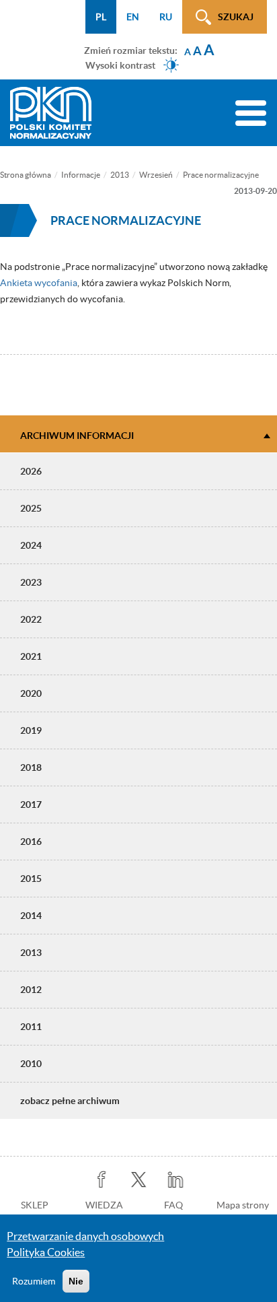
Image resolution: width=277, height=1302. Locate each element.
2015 (31, 878)
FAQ (173, 1205)
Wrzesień (156, 174)
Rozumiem (33, 1281)
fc (102, 1180)
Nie (76, 1281)
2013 (119, 174)
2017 (31, 804)
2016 (31, 841)
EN (132, 16)
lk (176, 1180)
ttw (139, 1180)
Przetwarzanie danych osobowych (85, 1236)
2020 (31, 693)
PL (100, 16)
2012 (31, 989)
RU (165, 16)
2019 (31, 730)
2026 (31, 471)
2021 (31, 656)
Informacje (80, 174)
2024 (31, 545)
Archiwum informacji (77, 435)
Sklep (34, 1205)
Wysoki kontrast (120, 64)
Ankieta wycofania (38, 282)
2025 (31, 508)
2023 (31, 582)
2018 (31, 767)
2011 (31, 1026)
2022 (31, 619)
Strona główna (25, 174)
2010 (31, 1063)
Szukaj (235, 16)
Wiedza (104, 1205)
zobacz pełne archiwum (70, 1100)
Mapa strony (242, 1205)
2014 (31, 915)
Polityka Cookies (46, 1252)
